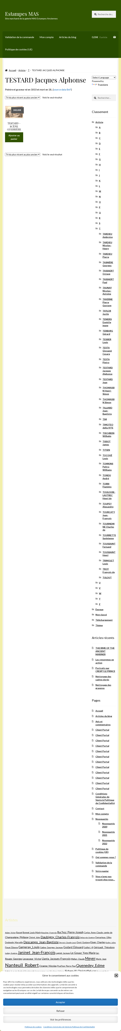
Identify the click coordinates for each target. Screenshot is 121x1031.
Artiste (22, 70)
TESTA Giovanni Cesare (107, 350)
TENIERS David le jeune (107, 322)
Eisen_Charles (97, 942)
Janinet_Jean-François (36, 952)
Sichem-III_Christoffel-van (80, 971)
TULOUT (107, 577)
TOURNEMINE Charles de (109, 526)
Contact (99, 808)
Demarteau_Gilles (103, 937)
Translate (103, 84)
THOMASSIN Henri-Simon (109, 390)
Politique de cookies (33, 1027)
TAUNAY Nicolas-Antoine (107, 290)
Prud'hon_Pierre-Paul (66, 966)
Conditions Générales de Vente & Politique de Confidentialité (69, 1027)
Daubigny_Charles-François (60, 937)
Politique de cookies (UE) (18, 49)
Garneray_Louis (29, 947)
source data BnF (62, 89)
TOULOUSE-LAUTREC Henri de (109, 495)
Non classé (101, 614)
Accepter (60, 1002)
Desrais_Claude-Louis (67, 942)
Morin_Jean (101, 959)
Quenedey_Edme (90, 965)
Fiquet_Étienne (11, 947)
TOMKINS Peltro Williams (108, 466)
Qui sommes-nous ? (105, 857)
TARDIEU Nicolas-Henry (107, 245)
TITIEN (106, 450)
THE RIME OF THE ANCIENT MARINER (105, 651)
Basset (19, 932)
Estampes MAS (22, 13)
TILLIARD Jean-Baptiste (107, 410)
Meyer (90, 958)
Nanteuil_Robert (22, 965)
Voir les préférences (60, 1019)
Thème (99, 625)
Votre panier (102, 871)
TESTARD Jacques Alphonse (108, 370)
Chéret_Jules (34, 937)
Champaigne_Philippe (16, 937)
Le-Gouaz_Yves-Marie (83, 952)
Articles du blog (67, 37)
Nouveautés (101, 819)
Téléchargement (104, 620)
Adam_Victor (10, 932)
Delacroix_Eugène (87, 937)
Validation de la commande (19, 37)
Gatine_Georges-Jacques (51, 947)
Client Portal (102, 729)
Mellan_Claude (78, 959)
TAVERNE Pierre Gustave (108, 302)
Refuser (60, 1010)
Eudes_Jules (111, 942)
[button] (116, 975)
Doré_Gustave (83, 942)
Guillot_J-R (88, 947)
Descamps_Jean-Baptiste (41, 942)
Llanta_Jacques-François (56, 958)
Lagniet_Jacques (63, 953)
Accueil (12, 70)
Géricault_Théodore (104, 947)
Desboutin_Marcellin (14, 942)
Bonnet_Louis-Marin (32, 932)
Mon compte (47, 37)
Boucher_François (49, 932)
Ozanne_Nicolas (48, 965)
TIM (105, 419)
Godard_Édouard (73, 947)
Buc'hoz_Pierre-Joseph (70, 932)
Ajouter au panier (14, 137)
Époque (99, 609)
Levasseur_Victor (32, 958)
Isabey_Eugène (11, 953)
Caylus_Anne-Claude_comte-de (98, 932)
